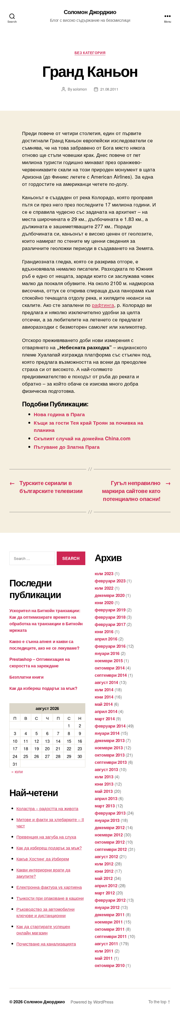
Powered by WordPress (92, 1002)
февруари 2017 (110, 624)
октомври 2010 (110, 965)
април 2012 (106, 886)
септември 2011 (111, 936)
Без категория (90, 53)
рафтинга (103, 304)
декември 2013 (110, 740)
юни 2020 (104, 602)
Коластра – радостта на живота (47, 808)
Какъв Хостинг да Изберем (42, 859)
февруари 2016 (110, 646)
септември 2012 (111, 849)
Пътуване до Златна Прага (67, 446)
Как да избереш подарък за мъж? (43, 688)
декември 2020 (110, 595)
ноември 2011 (109, 922)
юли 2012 (104, 864)
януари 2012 (107, 907)
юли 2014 (104, 690)
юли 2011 (104, 951)
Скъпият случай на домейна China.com (82, 438)
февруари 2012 (110, 900)
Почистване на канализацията (46, 944)
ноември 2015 (109, 661)
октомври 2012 (110, 842)
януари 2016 (107, 653)
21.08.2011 (109, 89)
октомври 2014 (110, 668)
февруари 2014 (110, 726)
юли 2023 (104, 573)
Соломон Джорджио (90, 12)
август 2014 (106, 682)
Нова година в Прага (59, 414)
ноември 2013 (109, 748)
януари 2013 (107, 820)
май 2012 (104, 878)
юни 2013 (104, 784)
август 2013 (106, 769)
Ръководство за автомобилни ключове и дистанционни (45, 912)
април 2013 (106, 798)
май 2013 (104, 791)
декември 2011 (110, 915)
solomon (80, 89)
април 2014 (106, 711)
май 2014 (104, 704)
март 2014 (105, 719)
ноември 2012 (109, 835)
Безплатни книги (26, 677)
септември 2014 (111, 675)
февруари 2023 (110, 581)
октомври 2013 (110, 755)
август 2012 (106, 856)
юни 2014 (104, 697)
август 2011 (106, 944)
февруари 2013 (110, 813)
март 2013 (105, 806)
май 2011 (104, 958)
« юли (17, 771)
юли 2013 (104, 777)
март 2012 (105, 893)
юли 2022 (104, 588)
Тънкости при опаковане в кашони (50, 898)
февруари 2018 (110, 617)
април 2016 (106, 639)
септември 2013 (111, 762)
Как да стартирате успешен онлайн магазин (43, 929)
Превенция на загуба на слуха (46, 837)
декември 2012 (110, 827)
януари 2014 (107, 733)
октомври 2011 (110, 929)
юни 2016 (104, 632)
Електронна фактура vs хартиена (49, 887)
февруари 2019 (110, 610)
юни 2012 (104, 871)
